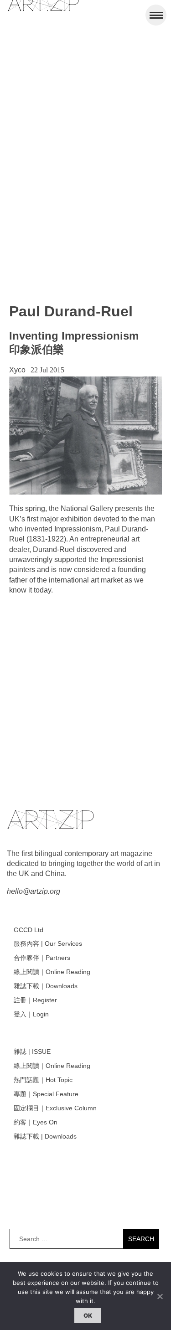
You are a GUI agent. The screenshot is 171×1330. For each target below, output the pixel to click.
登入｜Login (31, 1014)
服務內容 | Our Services (48, 943)
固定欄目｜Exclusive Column (55, 1108)
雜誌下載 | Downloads (45, 1136)
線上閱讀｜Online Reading (52, 971)
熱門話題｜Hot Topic (43, 1079)
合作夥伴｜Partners (42, 957)
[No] (159, 1296)
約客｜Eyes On (35, 1122)
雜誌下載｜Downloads (46, 986)
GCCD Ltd (28, 929)
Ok (88, 1315)
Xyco (17, 370)
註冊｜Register (35, 1000)
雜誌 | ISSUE (32, 1051)
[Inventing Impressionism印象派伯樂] (85, 492)
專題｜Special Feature (46, 1094)
